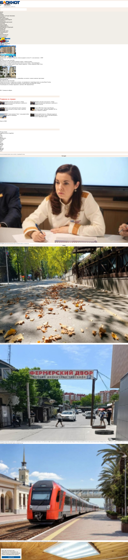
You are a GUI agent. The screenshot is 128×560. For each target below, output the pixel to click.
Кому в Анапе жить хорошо (6, 65)
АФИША (2, 14)
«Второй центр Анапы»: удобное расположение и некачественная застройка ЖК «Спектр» (20, 83)
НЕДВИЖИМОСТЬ (4, 26)
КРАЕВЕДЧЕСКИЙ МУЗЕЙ (6, 22)
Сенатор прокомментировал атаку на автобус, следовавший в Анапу (12, 154)
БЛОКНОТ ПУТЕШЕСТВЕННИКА (7, 15)
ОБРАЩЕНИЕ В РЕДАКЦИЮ (6, 27)
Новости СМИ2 (3, 121)
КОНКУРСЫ (2, 21)
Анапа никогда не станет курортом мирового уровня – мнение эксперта (16, 61)
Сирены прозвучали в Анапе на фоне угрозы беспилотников (88, 441)
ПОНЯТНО (11, 557)
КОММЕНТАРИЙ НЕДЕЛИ (6, 19)
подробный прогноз (4, 133)
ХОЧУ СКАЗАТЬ (3, 36)
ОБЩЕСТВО (3, 28)
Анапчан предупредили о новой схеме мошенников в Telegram (64, 441)
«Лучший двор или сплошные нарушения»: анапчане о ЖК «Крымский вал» (17, 84)
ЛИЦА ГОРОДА (3, 24)
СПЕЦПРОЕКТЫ (4, 32)
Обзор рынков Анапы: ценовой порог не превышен (11, 441)
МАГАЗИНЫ (7, 43)
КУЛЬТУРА (2, 23)
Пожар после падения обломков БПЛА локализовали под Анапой (46, 541)
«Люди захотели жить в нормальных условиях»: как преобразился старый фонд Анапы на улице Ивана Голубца (25, 82)
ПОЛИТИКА (2, 29)
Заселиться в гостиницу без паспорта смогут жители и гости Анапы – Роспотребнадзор (19, 62)
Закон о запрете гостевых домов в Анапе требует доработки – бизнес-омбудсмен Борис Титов (21, 64)
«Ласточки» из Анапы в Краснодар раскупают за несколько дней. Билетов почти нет (17, 541)
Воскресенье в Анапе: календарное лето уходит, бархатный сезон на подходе (16, 343)
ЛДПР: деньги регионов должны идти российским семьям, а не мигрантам (15, 243)
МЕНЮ (1, 12)
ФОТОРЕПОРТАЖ (4, 34)
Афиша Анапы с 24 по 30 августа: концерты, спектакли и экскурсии (113, 441)
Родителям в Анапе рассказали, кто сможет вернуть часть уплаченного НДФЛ (36, 441)
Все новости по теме (4, 60)
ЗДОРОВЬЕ (2, 17)
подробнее (11, 133)
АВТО (1, 13)
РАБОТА (8, 38)
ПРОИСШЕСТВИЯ (4, 31)
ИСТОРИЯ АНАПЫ (4, 18)
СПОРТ (1, 33)
